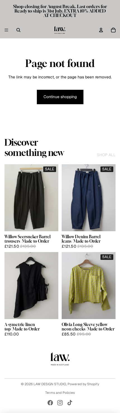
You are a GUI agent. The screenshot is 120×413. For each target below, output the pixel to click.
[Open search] (18, 30)
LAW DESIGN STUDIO (49, 384)
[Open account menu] (101, 30)
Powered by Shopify (83, 384)
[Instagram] (60, 402)
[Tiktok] (69, 402)
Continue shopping (60, 96)
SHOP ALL (106, 154)
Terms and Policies (60, 392)
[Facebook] (50, 402)
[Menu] (6, 30)
